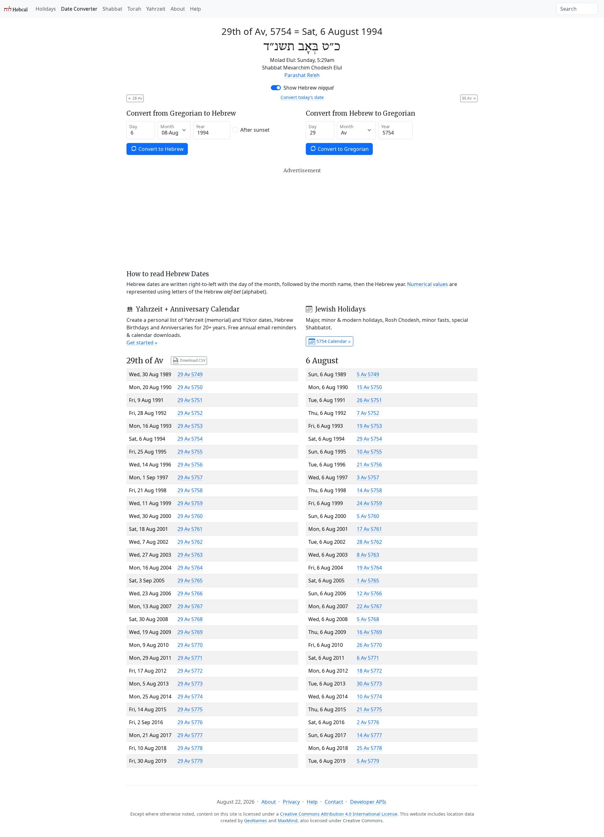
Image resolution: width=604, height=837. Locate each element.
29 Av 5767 (190, 606)
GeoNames (255, 820)
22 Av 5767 (369, 606)
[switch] (276, 87)
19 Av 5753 (369, 425)
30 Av (469, 98)
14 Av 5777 (369, 735)
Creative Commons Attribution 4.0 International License (338, 814)
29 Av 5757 (190, 477)
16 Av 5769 (369, 632)
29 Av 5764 (190, 567)
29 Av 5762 (190, 541)
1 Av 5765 (368, 580)
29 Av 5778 (190, 748)
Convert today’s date (302, 97)
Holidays (46, 8)
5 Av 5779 (368, 760)
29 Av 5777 (190, 735)
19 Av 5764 (369, 567)
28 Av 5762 (369, 541)
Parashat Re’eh (302, 75)
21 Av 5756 (369, 464)
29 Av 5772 (190, 670)
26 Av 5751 (369, 400)
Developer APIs (368, 801)
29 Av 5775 (190, 709)
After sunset (255, 129)
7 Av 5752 (368, 413)
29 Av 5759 (190, 503)
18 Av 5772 (369, 670)
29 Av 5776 (190, 722)
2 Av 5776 (368, 722)
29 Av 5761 (190, 529)
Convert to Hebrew (160, 149)
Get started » (141, 342)
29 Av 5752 (190, 413)
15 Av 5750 (369, 387)
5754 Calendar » (332, 341)
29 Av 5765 (190, 580)
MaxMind (288, 820)
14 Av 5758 (369, 490)
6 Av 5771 (368, 657)
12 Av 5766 (369, 593)
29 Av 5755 (190, 451)
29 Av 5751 (190, 400)
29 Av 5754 (190, 438)
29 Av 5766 (190, 593)
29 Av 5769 (190, 632)
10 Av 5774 (369, 696)
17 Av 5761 (369, 529)
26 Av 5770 (369, 645)
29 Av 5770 (190, 645)
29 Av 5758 (190, 490)
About (178, 8)
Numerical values (427, 284)
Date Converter (79, 8)
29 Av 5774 (190, 696)
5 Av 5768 (368, 619)
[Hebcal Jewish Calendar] (16, 9)
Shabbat (112, 8)
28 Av (135, 98)
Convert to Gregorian (342, 149)
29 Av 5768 (190, 619)
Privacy (291, 801)
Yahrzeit (155, 8)
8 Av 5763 (368, 554)
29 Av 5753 (190, 425)
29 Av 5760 (190, 516)
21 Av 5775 (369, 709)
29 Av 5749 (190, 374)
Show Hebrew (308, 87)
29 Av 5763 (190, 554)
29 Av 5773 (190, 683)
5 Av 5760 (368, 516)
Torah (134, 8)
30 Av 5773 (369, 683)
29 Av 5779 (190, 760)
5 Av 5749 (368, 374)
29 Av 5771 (190, 657)
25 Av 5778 (369, 748)
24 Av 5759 (369, 503)
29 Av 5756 (190, 464)
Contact (334, 801)
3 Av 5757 (368, 477)
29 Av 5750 (190, 387)
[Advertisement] (302, 219)
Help (195, 8)
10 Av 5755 (369, 451)
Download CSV (192, 360)
